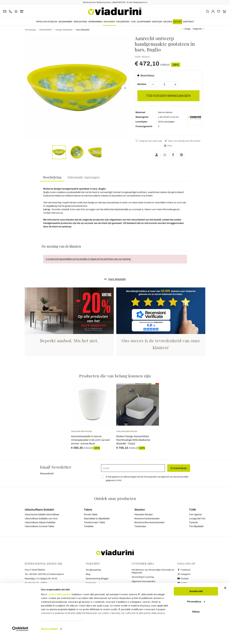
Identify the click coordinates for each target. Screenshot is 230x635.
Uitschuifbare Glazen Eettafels (40, 522)
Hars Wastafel (117, 279)
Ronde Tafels (90, 514)
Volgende (197, 29)
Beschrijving (52, 177)
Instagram (185, 574)
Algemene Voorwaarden (143, 581)
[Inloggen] (213, 11)
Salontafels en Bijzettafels (97, 518)
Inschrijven (180, 468)
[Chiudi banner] (225, 588)
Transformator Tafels (94, 522)
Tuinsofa (193, 522)
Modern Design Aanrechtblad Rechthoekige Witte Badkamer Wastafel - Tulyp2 (133, 440)
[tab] (52, 177)
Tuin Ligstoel (195, 514)
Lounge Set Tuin (197, 518)
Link (119, 480)
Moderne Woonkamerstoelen (149, 522)
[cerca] (207, 11)
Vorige (187, 29)
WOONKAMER (65, 22)
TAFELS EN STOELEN (46, 22)
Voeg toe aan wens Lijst (150, 141)
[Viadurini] (115, 11)
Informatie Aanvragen (84, 177)
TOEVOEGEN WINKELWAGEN (168, 95)
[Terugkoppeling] (16, 11)
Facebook (185, 570)
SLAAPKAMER (144, 22)
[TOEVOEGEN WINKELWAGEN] (106, 391)
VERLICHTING (80, 22)
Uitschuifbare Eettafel (39, 509)
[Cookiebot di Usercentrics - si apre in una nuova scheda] (20, 629)
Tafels (88, 509)
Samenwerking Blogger (97, 578)
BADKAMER (109, 22)
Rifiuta (195, 611)
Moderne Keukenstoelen (147, 518)
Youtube (184, 578)
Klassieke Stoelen (143, 514)
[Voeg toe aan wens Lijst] (106, 398)
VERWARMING (95, 22)
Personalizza (194, 601)
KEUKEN (167, 22)
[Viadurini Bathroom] (194, 117)
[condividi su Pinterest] (181, 155)
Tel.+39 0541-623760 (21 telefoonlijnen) (44, 574)
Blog (88, 574)
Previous (28, 88)
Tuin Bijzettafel (196, 526)
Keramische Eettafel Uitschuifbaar (42, 514)
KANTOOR (157, 22)
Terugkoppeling (93, 570)
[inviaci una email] (4, 11)
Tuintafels (89, 526)
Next (125, 88)
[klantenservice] (10, 11)
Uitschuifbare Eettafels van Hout (41, 518)
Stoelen (139, 509)
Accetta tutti (196, 591)
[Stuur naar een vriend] (157, 155)
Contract (188, 22)
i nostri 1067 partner (59, 594)
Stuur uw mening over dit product (184, 141)
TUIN (133, 22)
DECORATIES (123, 22)
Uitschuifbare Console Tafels (39, 526)
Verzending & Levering (143, 577)
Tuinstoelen (140, 526)
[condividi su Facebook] (173, 155)
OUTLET (177, 22)
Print (169, 146)
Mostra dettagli (49, 629)
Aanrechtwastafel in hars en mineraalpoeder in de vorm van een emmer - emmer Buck (90, 440)
